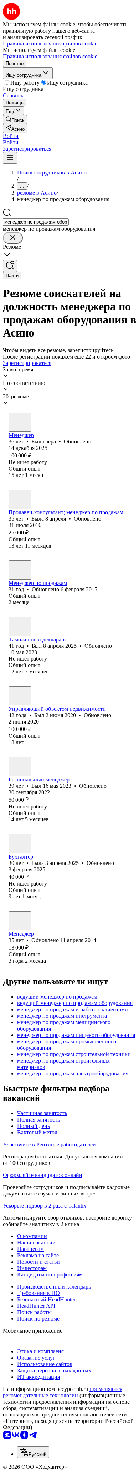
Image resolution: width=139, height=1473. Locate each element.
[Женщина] (20, 499)
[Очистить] (13, 238)
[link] (15, 119)
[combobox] (36, 222)
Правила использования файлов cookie (50, 56)
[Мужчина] (20, 422)
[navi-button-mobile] (10, 158)
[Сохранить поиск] (10, 266)
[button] (11, 136)
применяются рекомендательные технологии (62, 1392)
